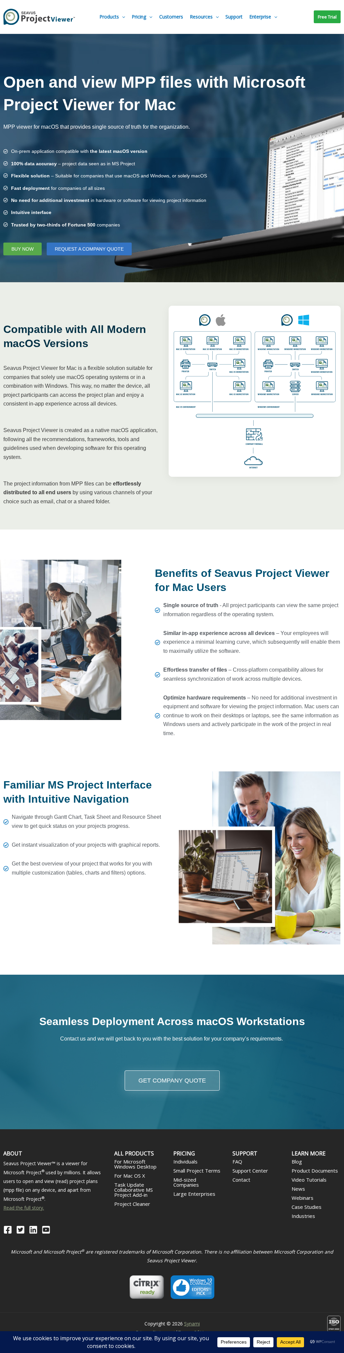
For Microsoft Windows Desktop (135, 1164)
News (298, 1188)
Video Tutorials (309, 1179)
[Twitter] (20, 1229)
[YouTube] (46, 1229)
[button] (122, 17)
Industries (303, 1216)
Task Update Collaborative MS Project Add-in (133, 1189)
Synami (192, 1323)
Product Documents (315, 1170)
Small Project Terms (196, 1170)
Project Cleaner (132, 1203)
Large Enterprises (194, 1193)
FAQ (237, 1161)
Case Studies (306, 1206)
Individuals (185, 1161)
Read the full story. (23, 1207)
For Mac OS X (129, 1175)
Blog (297, 1161)
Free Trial (327, 17)
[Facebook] (7, 1229)
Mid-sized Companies (186, 1182)
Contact (241, 1179)
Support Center (250, 1170)
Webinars (302, 1197)
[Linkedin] (33, 1229)
